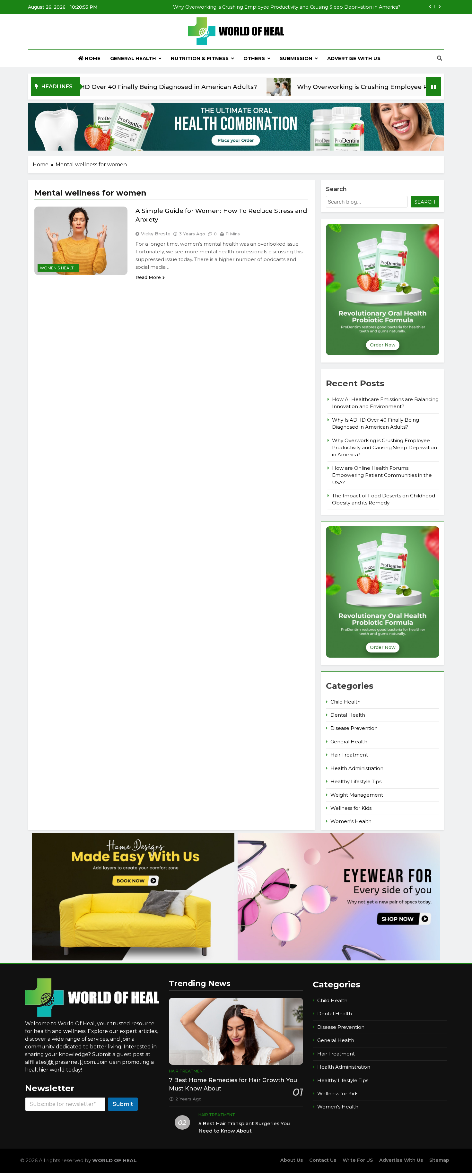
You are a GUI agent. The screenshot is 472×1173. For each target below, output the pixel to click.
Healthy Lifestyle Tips (355, 781)
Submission (296, 58)
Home (92, 58)
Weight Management (356, 795)
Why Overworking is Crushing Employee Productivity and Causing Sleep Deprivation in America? (384, 448)
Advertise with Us (353, 58)
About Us (291, 1160)
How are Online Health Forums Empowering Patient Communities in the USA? (307, 7)
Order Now (383, 345)
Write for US (358, 1160)
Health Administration (356, 768)
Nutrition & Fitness (200, 58)
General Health (133, 58)
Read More (148, 277)
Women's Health (58, 268)
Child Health (345, 702)
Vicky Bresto (155, 234)
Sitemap (439, 1160)
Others (254, 58)
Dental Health (347, 715)
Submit (123, 1104)
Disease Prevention (354, 728)
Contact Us (322, 1160)
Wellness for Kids (350, 808)
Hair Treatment (349, 755)
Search (336, 189)
